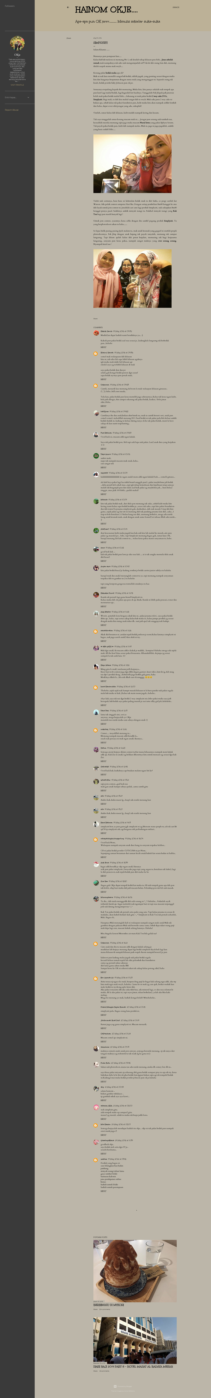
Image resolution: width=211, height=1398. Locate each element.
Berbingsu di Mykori (108, 1305)
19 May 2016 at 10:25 (115, 548)
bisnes (103, 1182)
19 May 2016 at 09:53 (119, 385)
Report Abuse (12, 110)
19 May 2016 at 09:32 (122, 331)
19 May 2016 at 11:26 (122, 630)
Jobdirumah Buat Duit (110, 1020)
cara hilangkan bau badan (112, 1165)
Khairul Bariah (107, 353)
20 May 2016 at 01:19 (130, 1020)
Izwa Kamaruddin (108, 686)
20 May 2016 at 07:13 (119, 1047)
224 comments (104, 1309)
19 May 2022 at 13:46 (117, 1159)
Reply (103, 347)
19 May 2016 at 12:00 (126, 686)
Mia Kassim (106, 1124)
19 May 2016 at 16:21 (119, 943)
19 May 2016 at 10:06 (121, 454)
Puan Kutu (105, 1063)
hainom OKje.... (106, 9)
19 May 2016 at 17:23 (123, 978)
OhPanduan (106, 1034)
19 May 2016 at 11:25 (120, 612)
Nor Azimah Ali (107, 978)
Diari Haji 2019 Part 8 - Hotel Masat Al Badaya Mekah (133, 1366)
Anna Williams (129, 1391)
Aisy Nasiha (106, 612)
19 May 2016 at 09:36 (123, 353)
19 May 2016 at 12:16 (118, 729)
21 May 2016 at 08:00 (122, 1106)
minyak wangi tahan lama (112, 1171)
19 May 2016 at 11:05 (124, 593)
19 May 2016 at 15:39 (119, 863)
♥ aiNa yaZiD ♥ (107, 646)
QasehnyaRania (107, 1140)
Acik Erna (105, 863)
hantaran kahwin (108, 1176)
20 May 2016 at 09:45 (120, 1063)
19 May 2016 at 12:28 (116, 748)
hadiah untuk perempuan (112, 1187)
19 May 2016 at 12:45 (119, 767)
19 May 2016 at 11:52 (120, 665)
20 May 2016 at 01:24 (121, 1034)
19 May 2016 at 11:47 (123, 646)
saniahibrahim (107, 630)
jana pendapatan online (111, 1179)
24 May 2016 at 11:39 (124, 1140)
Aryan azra (105, 566)
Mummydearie (107, 897)
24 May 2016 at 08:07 (121, 1124)
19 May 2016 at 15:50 (118, 881)
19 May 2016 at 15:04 (134, 838)
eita (102, 796)
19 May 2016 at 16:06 (123, 897)
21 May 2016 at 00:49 (114, 1087)
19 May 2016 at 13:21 (120, 780)
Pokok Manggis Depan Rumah (113, 1007)
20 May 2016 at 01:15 (136, 1007)
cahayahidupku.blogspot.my (112, 838)
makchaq (104, 729)
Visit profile (17, 85)
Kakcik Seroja (106, 331)
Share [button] (69, 38)
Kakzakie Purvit (107, 593)
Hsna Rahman (106, 822)
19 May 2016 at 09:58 (119, 411)
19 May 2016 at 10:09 (118, 473)
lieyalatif (104, 473)
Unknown (105, 385)
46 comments (104, 1371)
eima (103, 548)
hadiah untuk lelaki (109, 1184)
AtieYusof (105, 529)
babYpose (105, 411)
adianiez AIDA (106, 1106)
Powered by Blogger (125, 1386)
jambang (104, 1168)
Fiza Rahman (106, 433)
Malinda (104, 500)
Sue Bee (104, 881)
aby (102, 1087)
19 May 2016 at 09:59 (122, 433)
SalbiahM (105, 767)
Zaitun (103, 748)
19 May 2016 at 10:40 (120, 566)
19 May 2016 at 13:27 (114, 796)
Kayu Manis (106, 665)
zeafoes (104, 1159)
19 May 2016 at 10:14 (118, 529)
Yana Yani (105, 711)
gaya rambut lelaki (109, 1173)
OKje (17, 55)
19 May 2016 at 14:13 (122, 822)
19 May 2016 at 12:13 (118, 711)
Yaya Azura (106, 454)
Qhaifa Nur (106, 780)
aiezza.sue (105, 1047)
